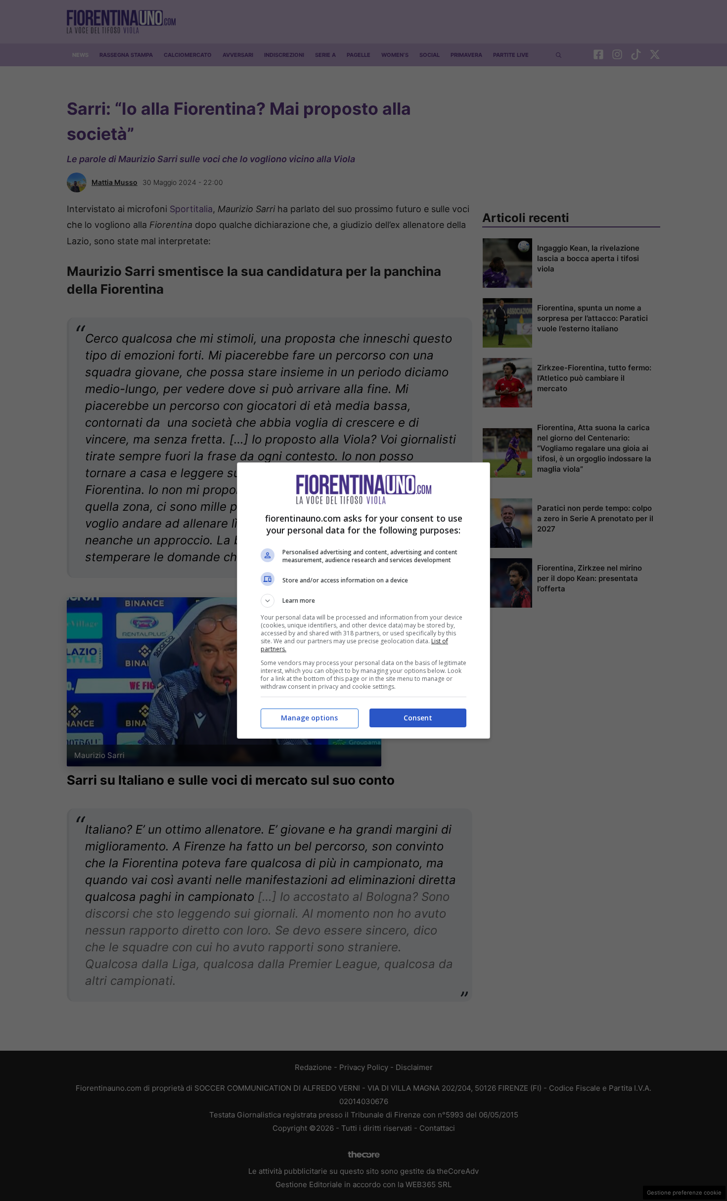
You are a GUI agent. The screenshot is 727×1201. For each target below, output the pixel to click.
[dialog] (363, 600)
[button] (363, 601)
